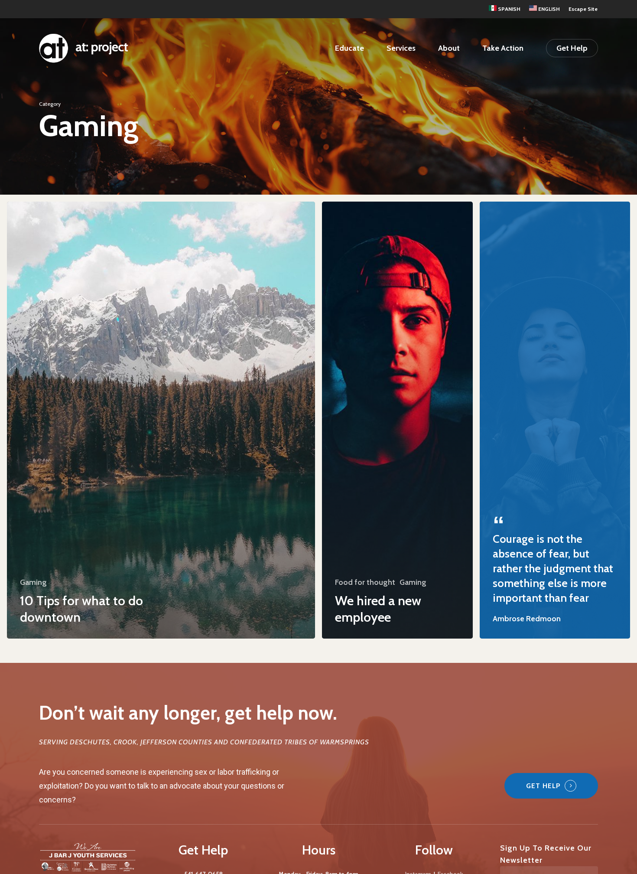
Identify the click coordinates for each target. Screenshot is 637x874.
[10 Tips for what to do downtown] (161, 420)
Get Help (543, 786)
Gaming (33, 582)
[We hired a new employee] (397, 420)
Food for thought (365, 582)
